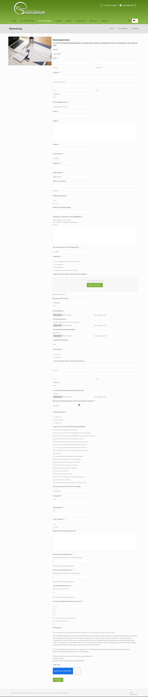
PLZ (97, 379)
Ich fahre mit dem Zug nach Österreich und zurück (69, 439)
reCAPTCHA (56, 665)
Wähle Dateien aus (95, 285)
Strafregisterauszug (59, 319)
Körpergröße (57, 496)
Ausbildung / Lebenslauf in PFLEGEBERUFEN (67, 217)
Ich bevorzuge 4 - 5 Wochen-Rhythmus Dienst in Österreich (71, 450)
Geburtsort (57, 163)
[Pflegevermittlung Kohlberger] (29, 9)
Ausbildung (57, 256)
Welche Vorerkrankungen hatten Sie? (64, 531)
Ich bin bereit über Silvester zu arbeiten (66, 465)
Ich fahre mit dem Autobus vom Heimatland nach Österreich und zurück (75, 436)
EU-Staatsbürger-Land (61, 102)
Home (112, 28)
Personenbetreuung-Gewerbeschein (64, 329)
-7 (55, 615)
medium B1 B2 (59, 420)
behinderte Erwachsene (62, 621)
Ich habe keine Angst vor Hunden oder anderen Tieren (70, 482)
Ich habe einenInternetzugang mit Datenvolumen (69, 456)
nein (56, 203)
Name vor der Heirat (59, 181)
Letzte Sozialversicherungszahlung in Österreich (68, 390)
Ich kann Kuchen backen (62, 471)
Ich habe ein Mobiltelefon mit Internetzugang (68, 459)
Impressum (37, 693)
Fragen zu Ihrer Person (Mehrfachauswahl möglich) (69, 427)
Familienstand (58, 173)
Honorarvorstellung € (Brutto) (63, 554)
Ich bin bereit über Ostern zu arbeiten (65, 468)
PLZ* (97, 90)
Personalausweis (58, 311)
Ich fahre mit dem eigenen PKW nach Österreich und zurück (72, 441)
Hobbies (55, 121)
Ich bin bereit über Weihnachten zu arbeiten (67, 462)
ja (55, 200)
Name (55, 58)
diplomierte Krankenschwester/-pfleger (66, 270)
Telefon (56, 144)
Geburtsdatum (58, 154)
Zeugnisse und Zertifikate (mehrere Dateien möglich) (70, 274)
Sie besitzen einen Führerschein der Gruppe (66, 486)
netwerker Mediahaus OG (61, 693)
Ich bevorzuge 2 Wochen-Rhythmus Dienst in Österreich (71, 444)
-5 (55, 609)
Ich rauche (58, 453)
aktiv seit (57, 354)
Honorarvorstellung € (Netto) (63, 570)
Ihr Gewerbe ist (58, 349)
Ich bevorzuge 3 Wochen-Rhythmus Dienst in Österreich (71, 447)
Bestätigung (57, 628)
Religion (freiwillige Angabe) (62, 207)
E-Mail (56, 111)
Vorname (55, 67)
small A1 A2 (58, 417)
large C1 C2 (58, 423)
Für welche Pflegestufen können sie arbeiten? (68, 601)
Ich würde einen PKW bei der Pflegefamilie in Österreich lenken (73, 433)
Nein (56, 527)
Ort (54, 90)
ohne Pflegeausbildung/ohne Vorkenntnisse (67, 261)
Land (54, 97)
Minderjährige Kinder (60, 196)
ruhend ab (58, 357)
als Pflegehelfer (59, 267)
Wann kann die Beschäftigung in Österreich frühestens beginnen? (74, 401)
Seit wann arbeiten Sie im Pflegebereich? (67, 247)
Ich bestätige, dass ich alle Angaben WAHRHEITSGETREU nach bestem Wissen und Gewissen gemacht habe (85, 632)
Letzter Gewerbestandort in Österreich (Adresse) (69, 361)
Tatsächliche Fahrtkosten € (62, 586)
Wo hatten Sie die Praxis (61, 298)
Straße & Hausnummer (59, 82)
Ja (55, 524)
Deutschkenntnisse (60, 412)
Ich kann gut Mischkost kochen (63, 474)
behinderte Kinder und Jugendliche (65, 618)
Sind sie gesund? (59, 519)
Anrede (56, 49)
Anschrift (56, 73)
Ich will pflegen (122, 28)
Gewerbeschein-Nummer (60, 340)
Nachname (99, 67)
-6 (55, 612)
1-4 (56, 606)
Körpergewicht (58, 507)
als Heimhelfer (59, 264)
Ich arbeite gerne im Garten (62, 479)
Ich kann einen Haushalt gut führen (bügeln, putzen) (70, 477)
